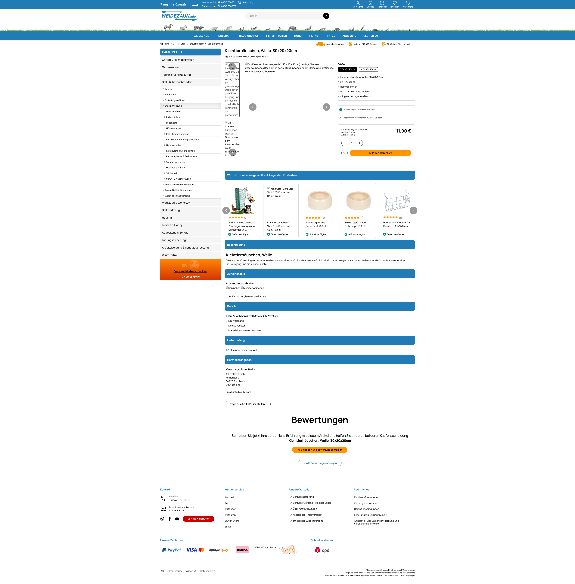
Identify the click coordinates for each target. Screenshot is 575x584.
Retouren (230, 515)
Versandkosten (408, 570)
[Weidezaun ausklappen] (212, 36)
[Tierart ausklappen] (323, 36)
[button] (289, 68)
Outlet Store (232, 520)
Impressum (175, 571)
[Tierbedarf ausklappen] (235, 36)
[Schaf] (215, 27)
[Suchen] (326, 16)
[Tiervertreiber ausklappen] (290, 36)
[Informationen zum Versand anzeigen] (322, 549)
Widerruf (191, 571)
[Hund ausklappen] (305, 36)
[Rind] (199, 27)
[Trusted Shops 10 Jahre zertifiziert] (401, 17)
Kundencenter (177, 510)
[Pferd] (168, 27)
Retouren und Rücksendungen (402, 575)
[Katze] (267, 27)
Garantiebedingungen (366, 509)
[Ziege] (228, 27)
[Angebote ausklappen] (359, 36)
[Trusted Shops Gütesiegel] (391, 17)
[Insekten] (409, 27)
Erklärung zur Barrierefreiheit (370, 515)
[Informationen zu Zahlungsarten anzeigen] (229, 549)
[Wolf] (308, 27)
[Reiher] (363, 27)
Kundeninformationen (366, 497)
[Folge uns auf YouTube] (177, 519)
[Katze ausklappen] (338, 36)
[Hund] (254, 27)
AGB (163, 571)
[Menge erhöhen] (359, 143)
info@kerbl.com (238, 392)
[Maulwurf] (375, 27)
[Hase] (279, 27)
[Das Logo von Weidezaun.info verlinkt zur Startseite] (202, 15)
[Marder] (350, 27)
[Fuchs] (322, 27)
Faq (227, 503)
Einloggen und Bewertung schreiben (249, 56)
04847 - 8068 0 (179, 500)
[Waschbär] (337, 27)
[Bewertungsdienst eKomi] (379, 17)
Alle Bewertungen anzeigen (321, 463)
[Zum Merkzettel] (344, 153)
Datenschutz (207, 571)
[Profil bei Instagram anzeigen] (162, 519)
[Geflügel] (241, 27)
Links (228, 526)
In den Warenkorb (382, 153)
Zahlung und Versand (366, 503)
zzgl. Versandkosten (359, 129)
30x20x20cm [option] (347, 69)
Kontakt (229, 497)
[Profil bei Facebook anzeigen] (170, 519)
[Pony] (183, 27)
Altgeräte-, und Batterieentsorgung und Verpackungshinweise (376, 522)
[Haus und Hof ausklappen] (261, 36)
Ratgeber (230, 509)
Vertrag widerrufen (198, 518)
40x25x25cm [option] (368, 69)
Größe (341, 64)
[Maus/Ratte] (387, 27)
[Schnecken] (399, 27)
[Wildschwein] (292, 27)
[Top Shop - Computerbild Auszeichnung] (410, 17)
